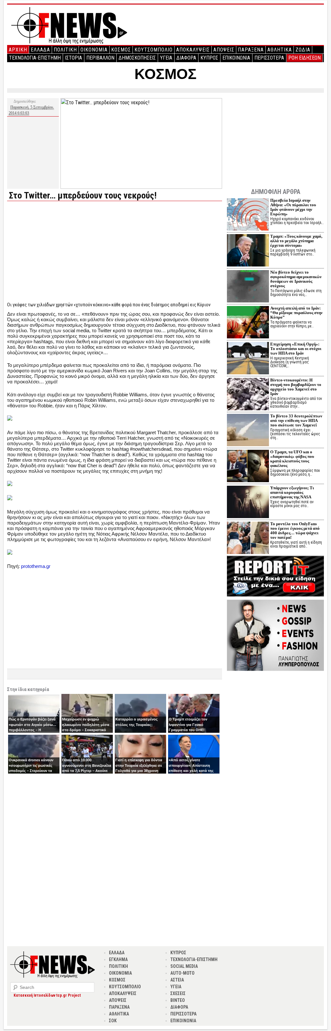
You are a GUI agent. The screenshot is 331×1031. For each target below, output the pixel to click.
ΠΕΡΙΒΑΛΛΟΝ (100, 58)
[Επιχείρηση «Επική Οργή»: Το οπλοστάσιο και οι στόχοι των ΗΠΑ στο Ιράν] (248, 359)
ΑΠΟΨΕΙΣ (223, 50)
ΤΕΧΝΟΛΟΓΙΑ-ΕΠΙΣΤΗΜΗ (35, 58)
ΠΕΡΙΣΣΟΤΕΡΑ (269, 58)
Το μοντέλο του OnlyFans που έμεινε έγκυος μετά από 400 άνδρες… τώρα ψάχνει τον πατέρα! (295, 530)
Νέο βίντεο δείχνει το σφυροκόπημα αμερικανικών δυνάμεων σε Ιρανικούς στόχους (296, 279)
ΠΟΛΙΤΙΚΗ (65, 50)
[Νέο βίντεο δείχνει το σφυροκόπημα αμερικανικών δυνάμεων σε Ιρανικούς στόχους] (248, 287)
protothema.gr (35, 566)
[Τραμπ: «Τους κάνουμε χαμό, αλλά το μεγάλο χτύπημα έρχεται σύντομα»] (248, 251)
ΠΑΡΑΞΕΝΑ (251, 50)
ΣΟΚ (113, 1020)
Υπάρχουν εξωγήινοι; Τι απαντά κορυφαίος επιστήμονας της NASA (292, 492)
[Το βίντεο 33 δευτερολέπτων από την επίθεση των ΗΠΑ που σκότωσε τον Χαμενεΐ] (248, 431)
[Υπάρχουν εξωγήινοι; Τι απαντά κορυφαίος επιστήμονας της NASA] (248, 503)
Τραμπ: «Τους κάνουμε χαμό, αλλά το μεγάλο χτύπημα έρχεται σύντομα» (296, 241)
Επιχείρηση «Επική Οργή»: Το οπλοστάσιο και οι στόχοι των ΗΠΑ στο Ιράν (295, 349)
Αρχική (18, 50)
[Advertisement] (61, 251)
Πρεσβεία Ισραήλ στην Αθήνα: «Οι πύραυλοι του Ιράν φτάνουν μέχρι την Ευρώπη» (293, 207)
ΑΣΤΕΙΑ (177, 979)
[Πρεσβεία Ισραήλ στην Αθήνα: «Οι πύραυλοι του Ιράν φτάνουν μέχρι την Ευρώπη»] (248, 215)
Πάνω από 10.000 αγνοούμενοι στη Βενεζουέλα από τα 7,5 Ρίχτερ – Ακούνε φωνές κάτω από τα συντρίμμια (86, 770)
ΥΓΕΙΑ (166, 58)
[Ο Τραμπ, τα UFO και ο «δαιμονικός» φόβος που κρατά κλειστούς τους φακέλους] (248, 467)
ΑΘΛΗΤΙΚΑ (279, 50)
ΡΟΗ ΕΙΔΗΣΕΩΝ (304, 58)
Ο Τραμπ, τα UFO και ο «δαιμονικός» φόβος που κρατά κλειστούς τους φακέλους (292, 458)
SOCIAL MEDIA (184, 966)
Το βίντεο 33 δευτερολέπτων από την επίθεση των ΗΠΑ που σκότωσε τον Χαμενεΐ (296, 420)
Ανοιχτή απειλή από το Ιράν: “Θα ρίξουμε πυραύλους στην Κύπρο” (296, 313)
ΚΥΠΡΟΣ (209, 58)
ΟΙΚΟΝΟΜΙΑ (94, 50)
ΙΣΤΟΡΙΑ (73, 58)
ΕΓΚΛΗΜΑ (118, 959)
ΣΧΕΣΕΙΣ (178, 993)
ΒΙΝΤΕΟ (177, 1000)
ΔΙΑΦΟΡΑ (186, 58)
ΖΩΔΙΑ (302, 50)
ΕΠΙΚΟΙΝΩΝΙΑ (236, 58)
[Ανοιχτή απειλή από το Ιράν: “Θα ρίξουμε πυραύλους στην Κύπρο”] (248, 323)
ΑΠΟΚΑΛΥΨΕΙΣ (193, 50)
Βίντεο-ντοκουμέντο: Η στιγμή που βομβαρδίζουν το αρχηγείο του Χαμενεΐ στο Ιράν (295, 387)
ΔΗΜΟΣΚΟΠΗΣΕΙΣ (137, 58)
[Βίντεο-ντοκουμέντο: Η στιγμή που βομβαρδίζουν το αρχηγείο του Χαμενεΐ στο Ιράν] (248, 395)
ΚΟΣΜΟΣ (121, 50)
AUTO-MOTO (182, 973)
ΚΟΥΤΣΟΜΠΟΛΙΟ (153, 50)
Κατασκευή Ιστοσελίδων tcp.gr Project (47, 995)
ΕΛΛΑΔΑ (40, 50)
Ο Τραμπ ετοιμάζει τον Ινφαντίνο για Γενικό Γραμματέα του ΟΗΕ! (188, 724)
